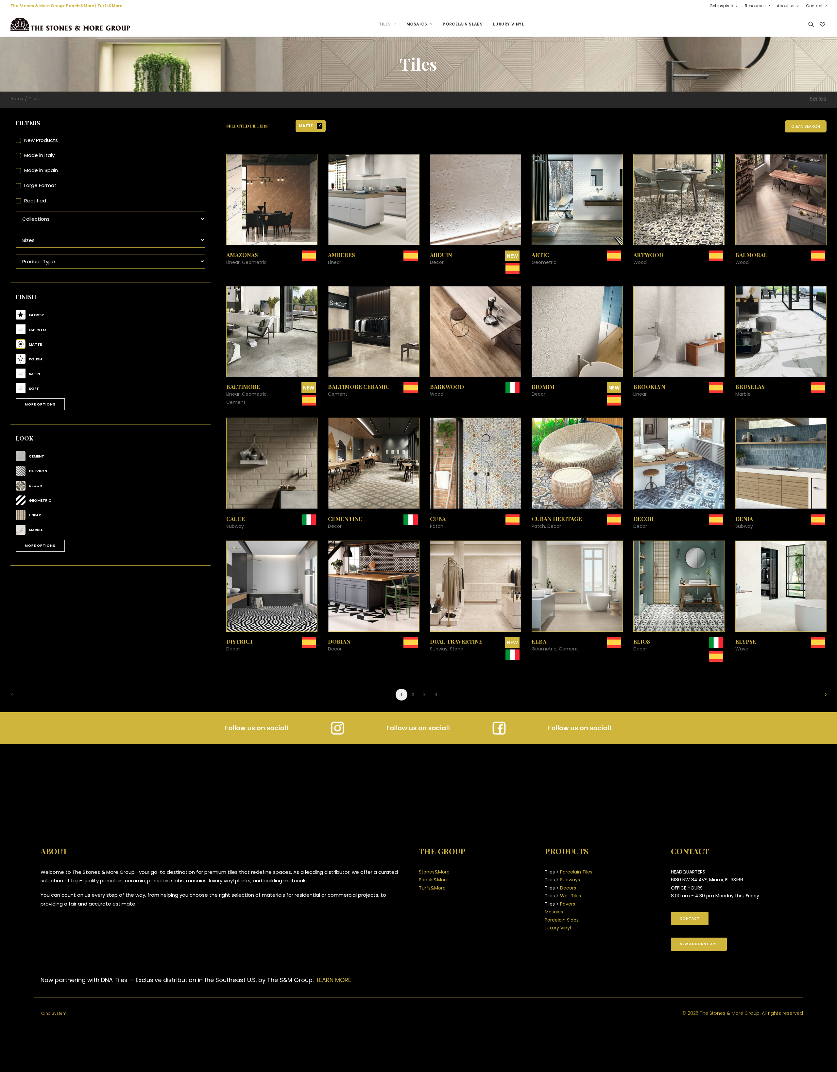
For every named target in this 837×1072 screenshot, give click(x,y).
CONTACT (690, 918)
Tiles (385, 24)
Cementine (345, 518)
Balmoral (751, 254)
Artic (540, 254)
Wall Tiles (570, 895)
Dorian (339, 641)
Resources (755, 6)
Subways (570, 879)
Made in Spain (41, 170)
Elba (539, 641)
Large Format (40, 185)
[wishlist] (822, 24)
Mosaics (416, 24)
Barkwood (447, 386)
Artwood (648, 254)
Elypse (745, 641)
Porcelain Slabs (463, 24)
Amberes (341, 254)
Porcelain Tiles (576, 872)
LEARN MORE (334, 980)
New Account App (699, 944)
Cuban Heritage (557, 518)
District (239, 641)
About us (785, 6)
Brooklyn (649, 386)
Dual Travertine (456, 641)
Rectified (35, 200)
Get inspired (721, 6)
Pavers (567, 904)
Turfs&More (109, 6)
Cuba (438, 518)
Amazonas (242, 254)
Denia (744, 518)
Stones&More (434, 872)
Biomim (543, 386)
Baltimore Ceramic (358, 386)
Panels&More (80, 6)
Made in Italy (39, 155)
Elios (641, 641)
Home (16, 98)
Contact (814, 6)
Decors (568, 888)
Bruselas (750, 386)
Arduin (441, 254)
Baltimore (243, 386)
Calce (235, 518)
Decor (643, 518)
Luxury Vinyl (508, 24)
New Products (41, 140)
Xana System (54, 1013)
